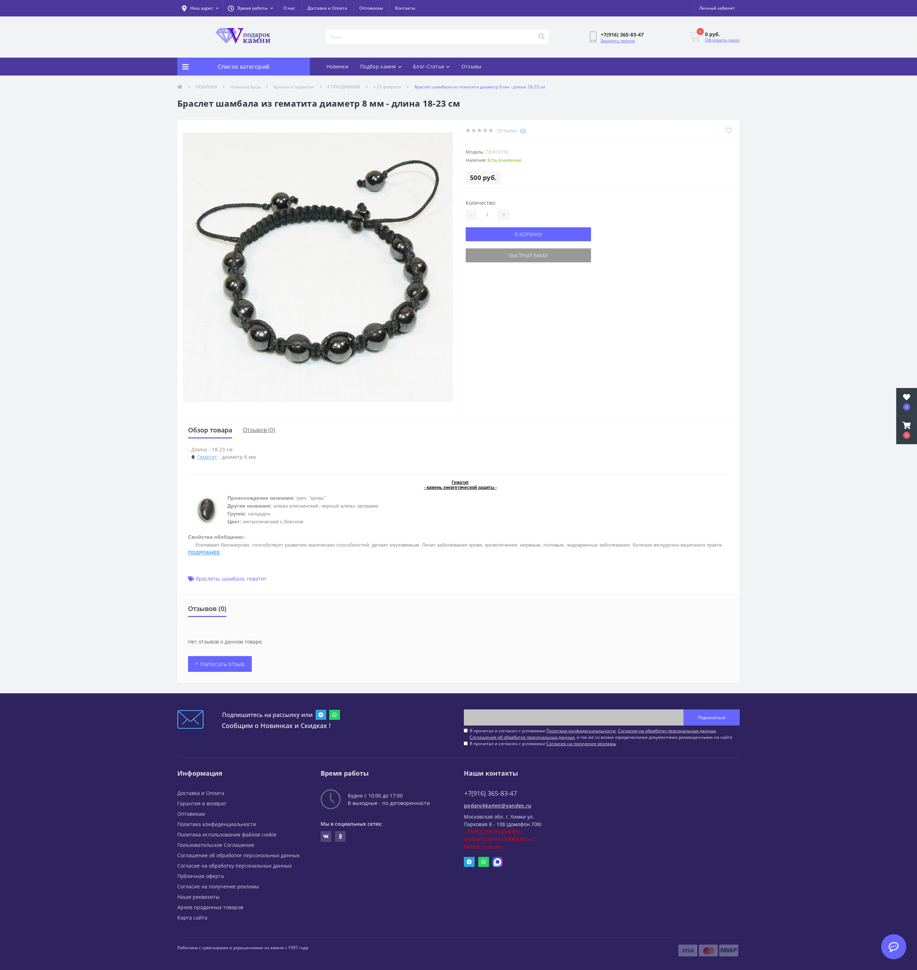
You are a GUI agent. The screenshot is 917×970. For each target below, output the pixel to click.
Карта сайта (192, 917)
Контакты (405, 8)
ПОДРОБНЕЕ (204, 553)
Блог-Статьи (428, 66)
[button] (250, 8)
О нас (289, 8)
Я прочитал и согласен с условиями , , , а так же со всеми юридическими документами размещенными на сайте (601, 734)
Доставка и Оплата (327, 8)
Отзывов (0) (259, 430)
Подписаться (711, 717)
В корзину (528, 234)
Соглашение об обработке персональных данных (238, 855)
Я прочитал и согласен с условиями (543, 744)
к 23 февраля (387, 87)
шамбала (233, 578)
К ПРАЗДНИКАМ (343, 87)
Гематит (207, 457)
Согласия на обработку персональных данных (667, 731)
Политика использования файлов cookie (227, 834)
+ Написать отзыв (220, 664)
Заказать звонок (617, 41)
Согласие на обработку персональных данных (234, 865)
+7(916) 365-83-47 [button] (490, 793)
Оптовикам (371, 8)
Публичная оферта (200, 876)
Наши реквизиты (198, 896)
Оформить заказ (722, 40)
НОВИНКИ (206, 87)
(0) (523, 130)
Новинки (337, 66)
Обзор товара (210, 430)
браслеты (208, 578)
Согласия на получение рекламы (581, 744)
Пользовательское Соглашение (215, 845)
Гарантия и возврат (201, 803)
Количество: (481, 202)
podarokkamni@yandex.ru (498, 805)
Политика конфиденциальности (216, 824)
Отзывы (471, 66)
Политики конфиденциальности (581, 731)
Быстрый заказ (528, 255)
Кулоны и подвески (294, 87)
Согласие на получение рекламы (218, 886)
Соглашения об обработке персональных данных (522, 737)
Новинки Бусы (245, 87)
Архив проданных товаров (210, 907)
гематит (257, 578)
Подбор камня (378, 66)
